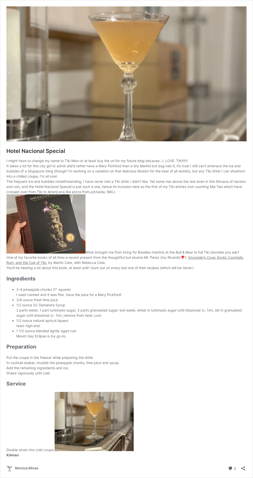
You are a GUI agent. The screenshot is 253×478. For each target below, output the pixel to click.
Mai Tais (216, 186)
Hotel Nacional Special (35, 151)
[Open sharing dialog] (243, 467)
